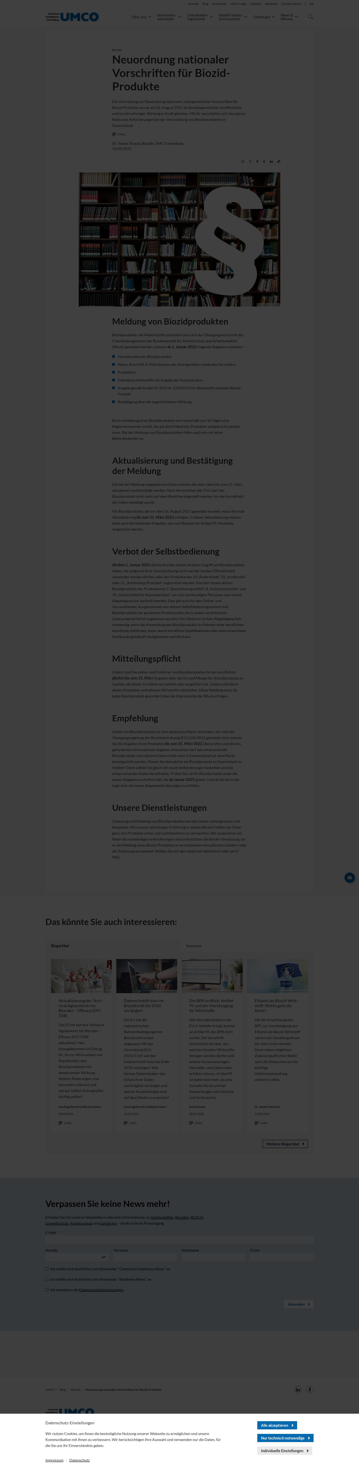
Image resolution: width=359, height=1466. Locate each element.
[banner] (179, 733)
